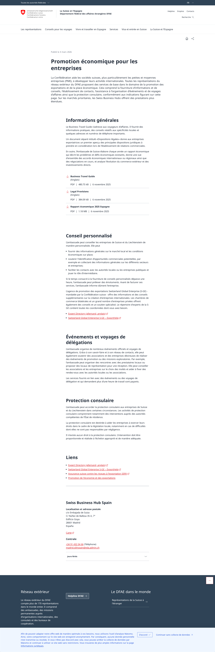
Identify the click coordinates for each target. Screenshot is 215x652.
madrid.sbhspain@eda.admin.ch (82, 547)
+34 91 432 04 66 (74, 544)
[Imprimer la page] (187, 38)
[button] (31, 29)
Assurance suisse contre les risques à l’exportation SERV (97, 473)
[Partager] (193, 38)
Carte (69, 532)
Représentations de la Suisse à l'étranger (128, 602)
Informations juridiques (32, 645)
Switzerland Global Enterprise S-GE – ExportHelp (93, 317)
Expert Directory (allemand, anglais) (86, 313)
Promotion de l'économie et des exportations (91, 477)
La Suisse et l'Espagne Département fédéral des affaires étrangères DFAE (86, 12)
